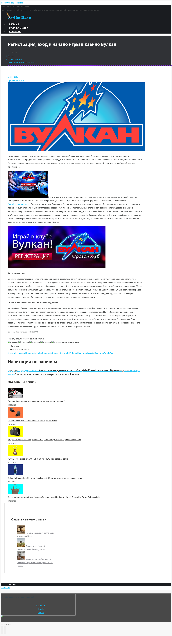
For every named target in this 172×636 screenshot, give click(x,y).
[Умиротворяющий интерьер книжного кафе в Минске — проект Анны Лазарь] (21, 559)
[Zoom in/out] (10, 624)
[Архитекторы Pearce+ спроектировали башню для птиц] (21, 546)
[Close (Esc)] (2, 624)
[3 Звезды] (34, 342)
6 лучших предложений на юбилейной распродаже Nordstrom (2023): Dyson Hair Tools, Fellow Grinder (54, 497)
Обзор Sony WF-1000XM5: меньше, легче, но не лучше (32, 420)
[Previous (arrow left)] (2, 630)
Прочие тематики (15, 59)
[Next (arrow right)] (5, 630)
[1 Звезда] (13, 342)
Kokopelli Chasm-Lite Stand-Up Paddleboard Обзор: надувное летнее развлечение (45, 478)
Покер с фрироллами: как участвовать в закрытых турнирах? (36, 401)
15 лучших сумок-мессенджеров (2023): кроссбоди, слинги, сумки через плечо (44, 439)
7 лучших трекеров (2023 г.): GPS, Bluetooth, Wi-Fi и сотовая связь (38, 459)
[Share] (5, 624)
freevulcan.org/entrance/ (19, 204)
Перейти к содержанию (12, 3)
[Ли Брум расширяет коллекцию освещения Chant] (21, 533)
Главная (11, 56)
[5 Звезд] (56, 342)
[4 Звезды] (45, 342)
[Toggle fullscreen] (7, 624)
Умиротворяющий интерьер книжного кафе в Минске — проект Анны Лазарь (35, 562)
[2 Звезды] (23, 342)
